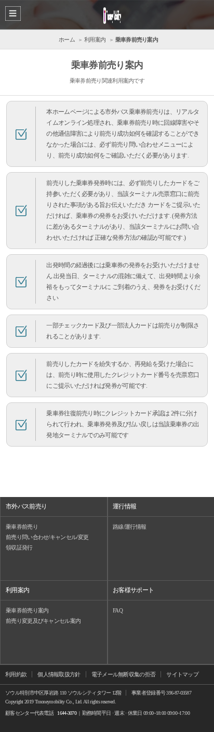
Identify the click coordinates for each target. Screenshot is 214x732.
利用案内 (17, 590)
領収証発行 (19, 547)
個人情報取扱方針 (58, 674)
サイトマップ (182, 674)
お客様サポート (133, 590)
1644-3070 (66, 713)
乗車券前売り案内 (27, 610)
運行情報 (124, 506)
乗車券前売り (22, 527)
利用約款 (15, 674)
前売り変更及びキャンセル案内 (43, 621)
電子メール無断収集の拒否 (123, 674)
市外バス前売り (26, 506)
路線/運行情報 (129, 527)
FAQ (118, 610)
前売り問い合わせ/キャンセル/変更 (47, 537)
